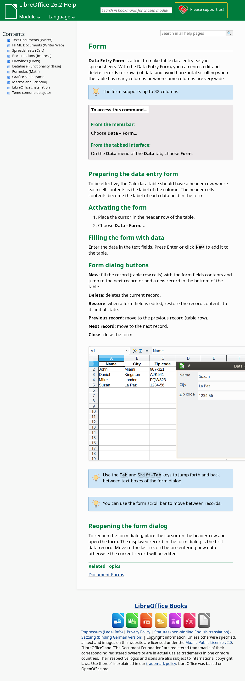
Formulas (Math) (26, 71)
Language (59, 17)
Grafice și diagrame (28, 76)
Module (27, 17)
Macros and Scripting (29, 81)
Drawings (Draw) (26, 60)
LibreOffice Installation (31, 87)
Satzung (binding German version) (111, 637)
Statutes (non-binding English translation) (191, 632)
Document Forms (106, 574)
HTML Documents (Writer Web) (38, 45)
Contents (13, 33)
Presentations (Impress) (31, 55)
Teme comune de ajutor (31, 92)
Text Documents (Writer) (32, 39)
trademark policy (161, 663)
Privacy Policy (138, 632)
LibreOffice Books (161, 606)
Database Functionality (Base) (36, 66)
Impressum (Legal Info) (102, 632)
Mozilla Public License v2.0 (208, 642)
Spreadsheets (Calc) (28, 50)
